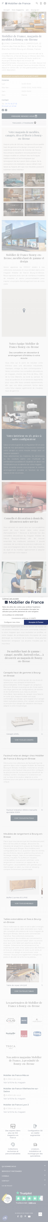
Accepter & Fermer (36, 622)
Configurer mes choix (12, 622)
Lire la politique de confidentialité (12, 615)
